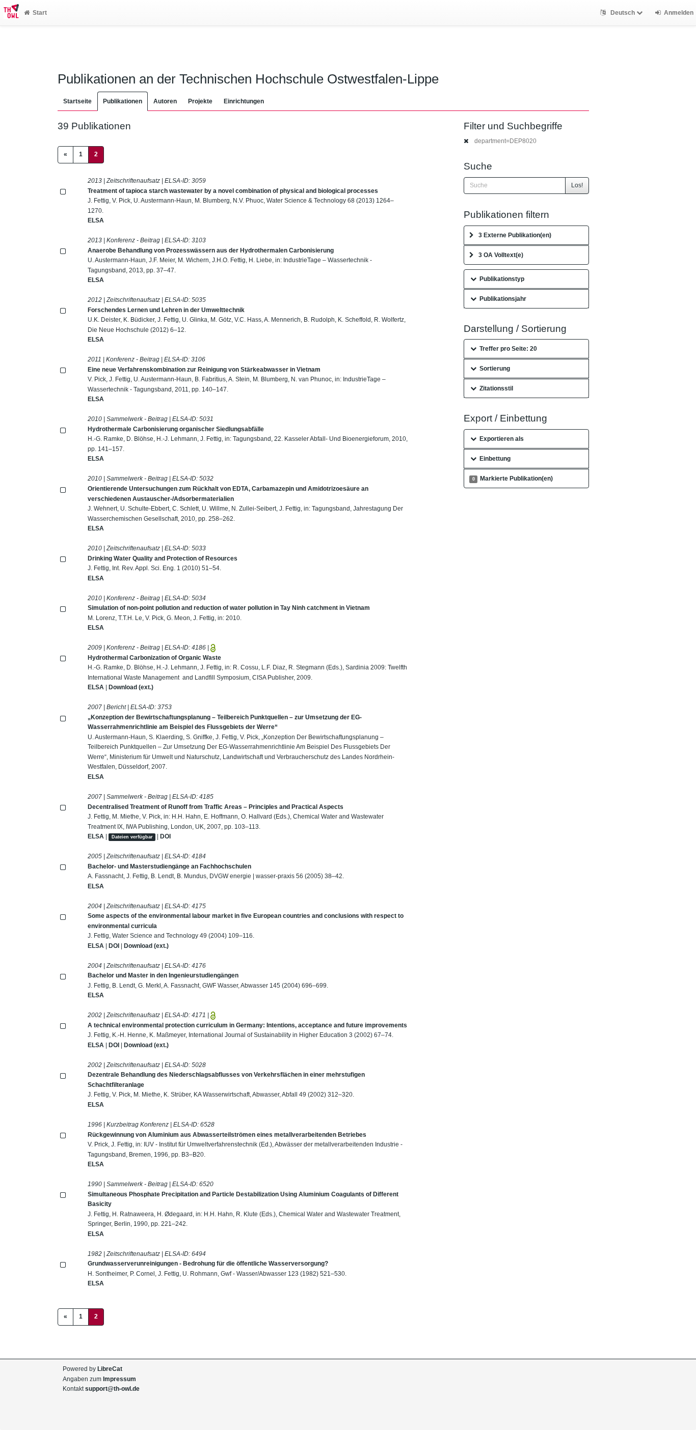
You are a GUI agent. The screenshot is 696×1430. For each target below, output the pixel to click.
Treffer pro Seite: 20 (508, 348)
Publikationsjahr (502, 298)
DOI (165, 836)
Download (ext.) (131, 687)
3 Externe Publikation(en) (514, 235)
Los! (577, 185)
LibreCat (109, 1368)
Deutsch (622, 12)
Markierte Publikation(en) (512, 478)
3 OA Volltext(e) (500, 255)
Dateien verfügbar (132, 836)
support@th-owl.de (112, 1388)
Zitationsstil (496, 388)
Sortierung (494, 368)
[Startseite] (9, 12)
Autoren (165, 101)
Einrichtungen (244, 101)
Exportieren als (501, 438)
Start (40, 12)
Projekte (200, 101)
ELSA (96, 220)
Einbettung (495, 458)
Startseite (77, 101)
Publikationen (122, 101)
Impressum (119, 1379)
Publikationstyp (501, 279)
